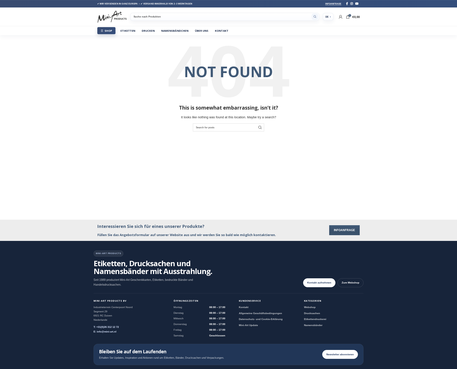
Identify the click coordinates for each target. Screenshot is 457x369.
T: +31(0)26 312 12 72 (106, 327)
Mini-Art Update (248, 325)
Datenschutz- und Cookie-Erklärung (261, 319)
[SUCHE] (315, 17)
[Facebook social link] (347, 3)
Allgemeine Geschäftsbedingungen (260, 313)
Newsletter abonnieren (340, 354)
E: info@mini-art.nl (105, 331)
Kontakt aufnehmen (319, 282)
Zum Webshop (350, 282)
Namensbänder (313, 325)
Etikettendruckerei (315, 319)
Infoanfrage (333, 3)
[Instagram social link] (351, 3)
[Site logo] (112, 16)
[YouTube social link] (357, 3)
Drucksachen (312, 313)
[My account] (340, 16)
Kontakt (243, 307)
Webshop (310, 307)
